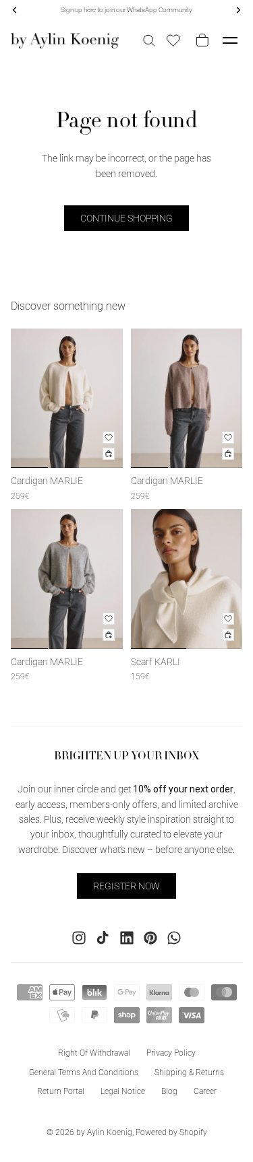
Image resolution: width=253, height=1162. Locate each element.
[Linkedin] (127, 937)
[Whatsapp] (174, 937)
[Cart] (200, 40)
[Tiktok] (102, 937)
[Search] (149, 40)
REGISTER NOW (126, 885)
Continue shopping (126, 218)
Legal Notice (123, 1091)
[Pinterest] (150, 937)
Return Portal (60, 1091)
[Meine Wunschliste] (173, 40)
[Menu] (230, 40)
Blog (169, 1091)
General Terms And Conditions (83, 1071)
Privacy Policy (171, 1052)
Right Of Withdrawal (94, 1052)
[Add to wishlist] (109, 438)
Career (205, 1091)
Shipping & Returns (189, 1071)
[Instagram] (79, 937)
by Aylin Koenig (104, 1132)
